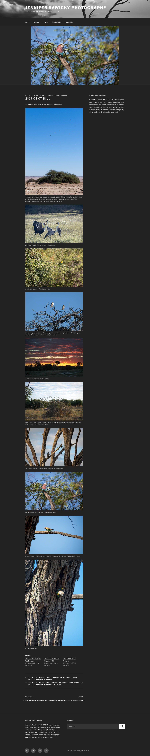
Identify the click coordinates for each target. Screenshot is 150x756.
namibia (39, 679)
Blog (46, 22)
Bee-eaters (41, 678)
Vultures (48, 684)
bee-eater (40, 682)
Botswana (57, 678)
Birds (49, 678)
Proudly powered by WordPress (78, 751)
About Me (69, 22)
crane (65, 682)
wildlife (57, 684)
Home (27, 22)
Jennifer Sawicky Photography (66, 7)
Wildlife (48, 679)
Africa (31, 678)
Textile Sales (56, 22)
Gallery (36, 22)
